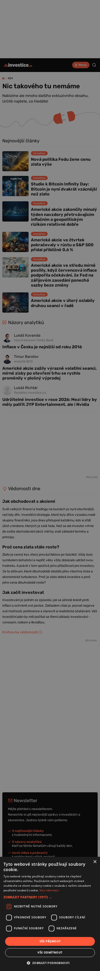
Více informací (49, 890)
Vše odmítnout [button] (49, 952)
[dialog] (50, 914)
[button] (50, 897)
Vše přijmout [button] (50, 941)
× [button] (95, 862)
